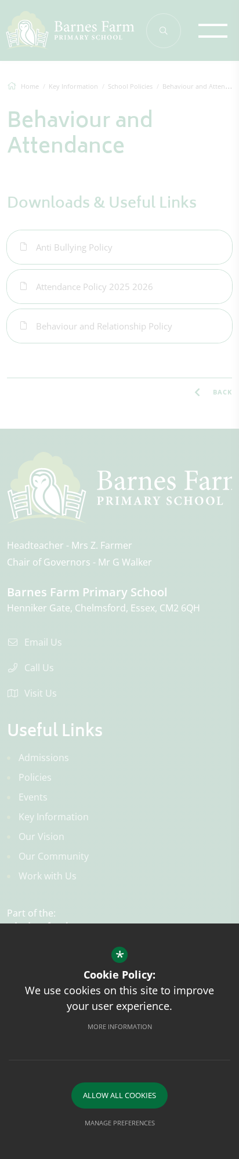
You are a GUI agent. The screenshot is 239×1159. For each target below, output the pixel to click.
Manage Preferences (120, 1122)
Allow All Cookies (119, 1095)
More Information (120, 1026)
